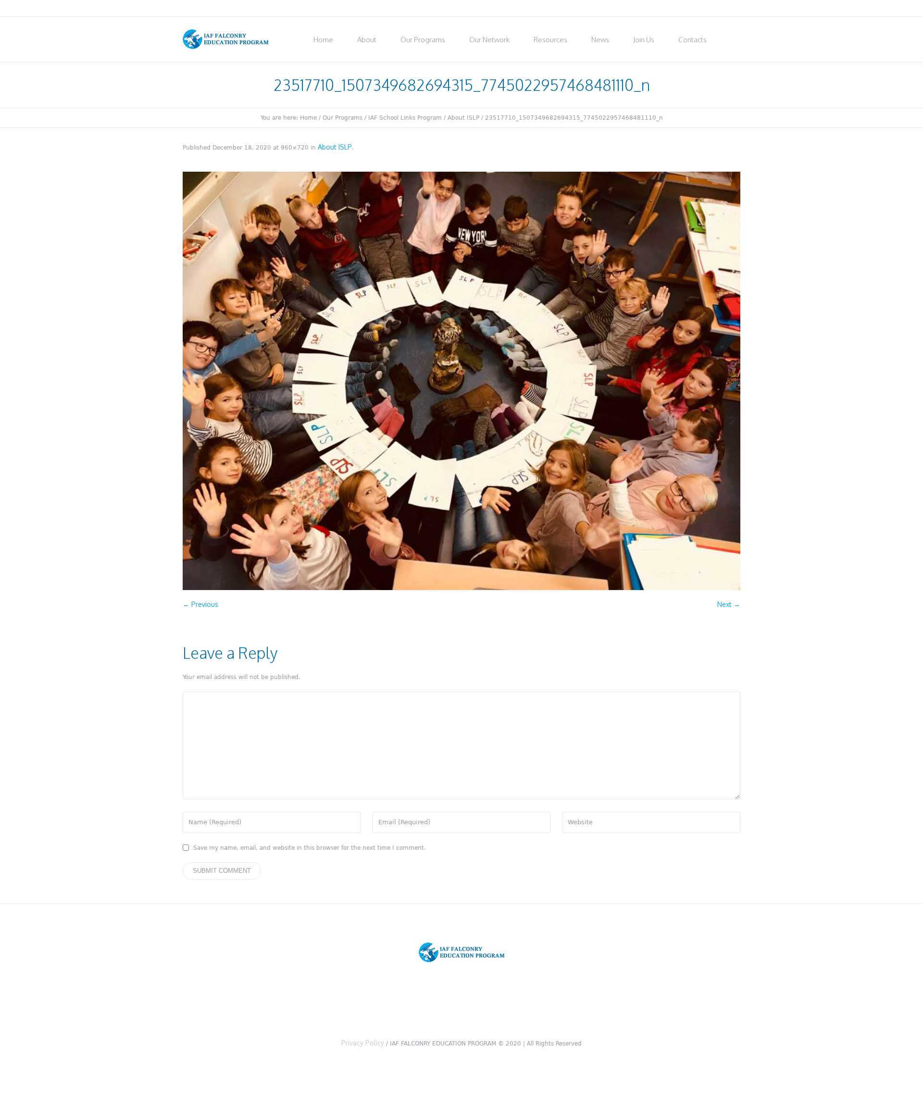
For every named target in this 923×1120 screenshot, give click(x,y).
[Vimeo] (722, 8)
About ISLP (463, 117)
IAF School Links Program (405, 117)
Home (308, 117)
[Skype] (735, 8)
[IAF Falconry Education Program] (462, 952)
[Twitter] (683, 8)
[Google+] (709, 8)
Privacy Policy (362, 1043)
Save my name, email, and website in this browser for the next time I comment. (309, 847)
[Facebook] (696, 8)
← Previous (200, 604)
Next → (728, 604)
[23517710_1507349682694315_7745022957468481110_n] (461, 381)
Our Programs (342, 117)
